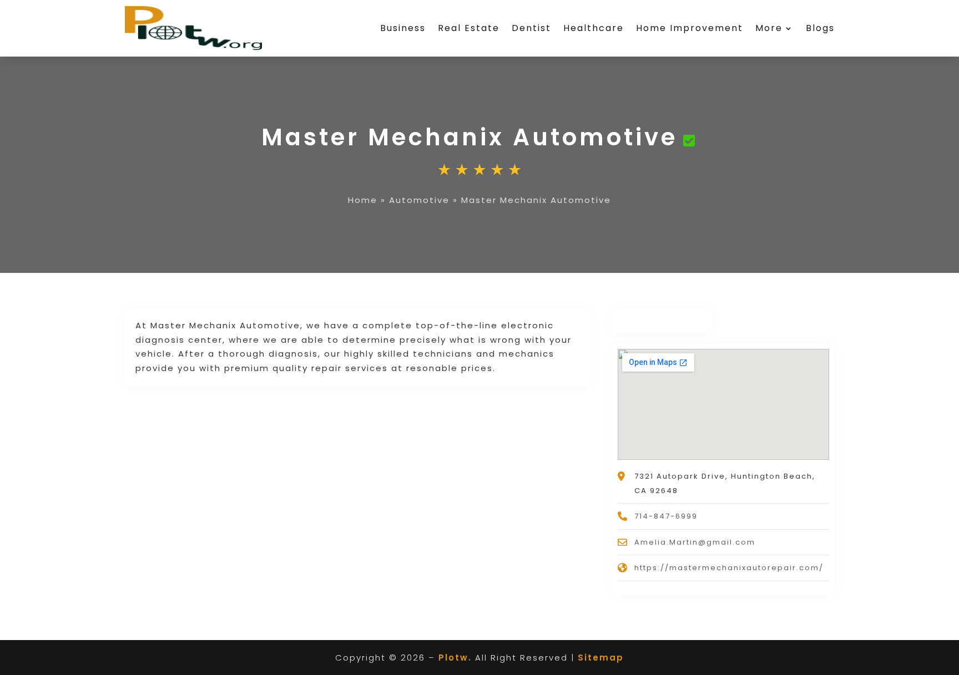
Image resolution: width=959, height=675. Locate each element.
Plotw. (455, 657)
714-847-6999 (666, 516)
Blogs (820, 28)
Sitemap (601, 657)
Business (403, 28)
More (769, 28)
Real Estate (468, 28)
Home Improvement (689, 28)
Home (362, 200)
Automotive (419, 200)
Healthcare (593, 28)
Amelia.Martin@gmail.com (694, 542)
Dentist (531, 28)
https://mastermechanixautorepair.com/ (729, 567)
